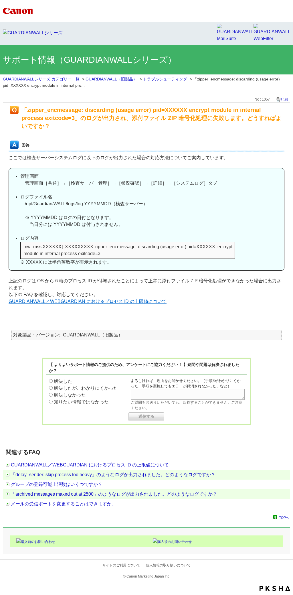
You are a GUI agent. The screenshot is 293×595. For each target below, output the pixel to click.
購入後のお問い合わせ (174, 542)
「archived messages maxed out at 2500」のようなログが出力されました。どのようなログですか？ (114, 494)
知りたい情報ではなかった (81, 401)
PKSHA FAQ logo (275, 588)
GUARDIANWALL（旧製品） (111, 79)
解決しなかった (70, 395)
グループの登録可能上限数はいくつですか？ (56, 484)
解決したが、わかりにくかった (86, 388)
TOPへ (284, 517)
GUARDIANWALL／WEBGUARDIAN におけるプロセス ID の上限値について (88, 301)
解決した (63, 381)
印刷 (284, 99)
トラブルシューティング (165, 79)
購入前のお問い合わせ (38, 542)
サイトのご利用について (121, 565)
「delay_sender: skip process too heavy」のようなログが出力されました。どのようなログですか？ (113, 474)
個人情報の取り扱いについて (168, 565)
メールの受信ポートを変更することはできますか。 (63, 503)
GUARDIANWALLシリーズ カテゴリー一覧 (41, 79)
